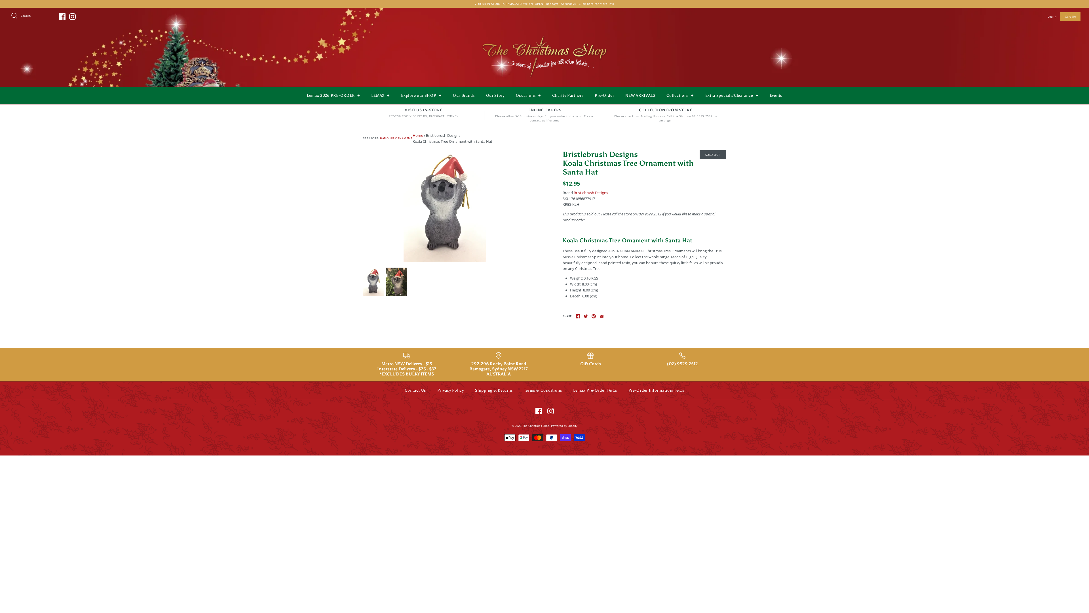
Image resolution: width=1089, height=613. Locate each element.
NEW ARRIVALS (640, 95)
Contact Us (415, 390)
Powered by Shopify (564, 426)
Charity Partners (567, 95)
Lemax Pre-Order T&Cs (595, 390)
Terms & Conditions (543, 390)
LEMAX (380, 95)
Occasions (528, 95)
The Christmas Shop (535, 426)
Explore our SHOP (421, 95)
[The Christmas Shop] (544, 34)
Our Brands (464, 95)
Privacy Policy (450, 390)
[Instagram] (72, 16)
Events (776, 95)
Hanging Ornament (396, 138)
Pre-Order (604, 95)
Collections (680, 95)
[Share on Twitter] (586, 316)
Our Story (495, 95)
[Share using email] (602, 316)
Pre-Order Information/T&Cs (656, 390)
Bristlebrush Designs (591, 192)
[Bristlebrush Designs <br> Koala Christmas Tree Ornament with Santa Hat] (444, 206)
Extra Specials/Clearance (731, 95)
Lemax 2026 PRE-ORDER (333, 95)
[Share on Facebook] (578, 316)
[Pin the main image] (594, 316)
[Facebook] (62, 16)
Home (418, 135)
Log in (1052, 16)
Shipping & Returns (494, 390)
